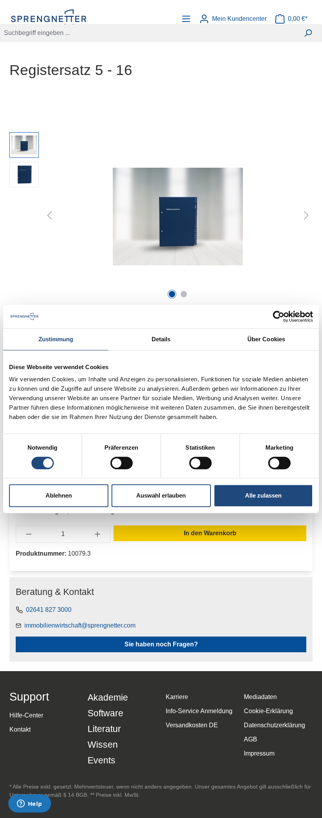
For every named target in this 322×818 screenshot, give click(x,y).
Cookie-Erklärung (268, 711)
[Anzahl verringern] (29, 534)
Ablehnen (59, 495)
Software (105, 713)
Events (101, 760)
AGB (250, 739)
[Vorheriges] (49, 216)
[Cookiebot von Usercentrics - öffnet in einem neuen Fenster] (278, 316)
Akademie (108, 697)
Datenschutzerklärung (274, 725)
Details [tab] (161, 339)
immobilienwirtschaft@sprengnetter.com (79, 625)
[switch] (121, 463)
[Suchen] (308, 33)
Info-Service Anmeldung (199, 711)
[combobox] (147, 33)
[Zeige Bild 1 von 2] (172, 294)
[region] (161, 216)
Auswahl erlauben (161, 495)
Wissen (103, 744)
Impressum (259, 753)
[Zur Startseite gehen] (48, 18)
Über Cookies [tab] (266, 339)
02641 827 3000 (48, 609)
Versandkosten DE (192, 725)
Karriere (177, 697)
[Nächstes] (306, 216)
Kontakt (20, 729)
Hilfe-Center (26, 715)
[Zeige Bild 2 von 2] (184, 294)
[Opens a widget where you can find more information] (29, 804)
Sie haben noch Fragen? (161, 644)
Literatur (104, 729)
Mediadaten (260, 697)
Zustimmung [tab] (55, 339)
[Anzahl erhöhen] (98, 534)
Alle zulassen (263, 495)
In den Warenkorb (210, 533)
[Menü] (187, 19)
